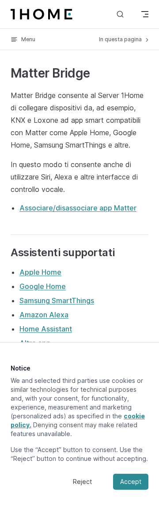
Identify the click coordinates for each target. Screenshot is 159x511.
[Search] (120, 14)
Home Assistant (45, 328)
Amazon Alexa (43, 314)
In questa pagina (121, 39)
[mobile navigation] (144, 14)
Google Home (42, 286)
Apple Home (40, 272)
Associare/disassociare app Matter (77, 207)
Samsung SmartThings (56, 300)
